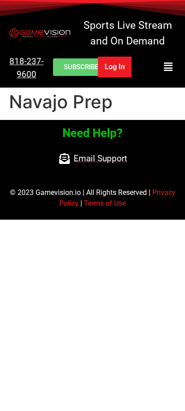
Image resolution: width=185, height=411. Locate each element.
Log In (115, 66)
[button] (158, 66)
